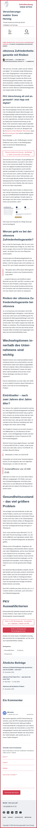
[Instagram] (12, 812)
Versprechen (8, 654)
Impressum (28, 817)
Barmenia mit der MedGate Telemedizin (17, 131)
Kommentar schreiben (10, 774)
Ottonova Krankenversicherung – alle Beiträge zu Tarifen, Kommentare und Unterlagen (18, 153)
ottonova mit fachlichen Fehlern (13, 686)
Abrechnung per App (11, 133)
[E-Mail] (20, 812)
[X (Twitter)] (8, 812)
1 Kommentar (30, 61)
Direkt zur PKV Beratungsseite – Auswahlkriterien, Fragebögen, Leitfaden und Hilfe (18, 622)
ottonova (20, 650)
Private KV (21, 61)
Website (5, 768)
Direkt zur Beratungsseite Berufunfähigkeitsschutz (18, 630)
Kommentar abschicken (12, 792)
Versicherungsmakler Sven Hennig (12, 15)
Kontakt (10, 817)
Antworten (30, 714)
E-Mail (5, 762)
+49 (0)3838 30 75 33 (9, 806)
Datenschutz (19, 817)
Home (4, 817)
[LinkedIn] (16, 812)
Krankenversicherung (10, 61)
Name (5, 757)
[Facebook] (4, 812)
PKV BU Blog (20, 42)
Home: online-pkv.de (9, 42)
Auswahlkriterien (9, 650)
